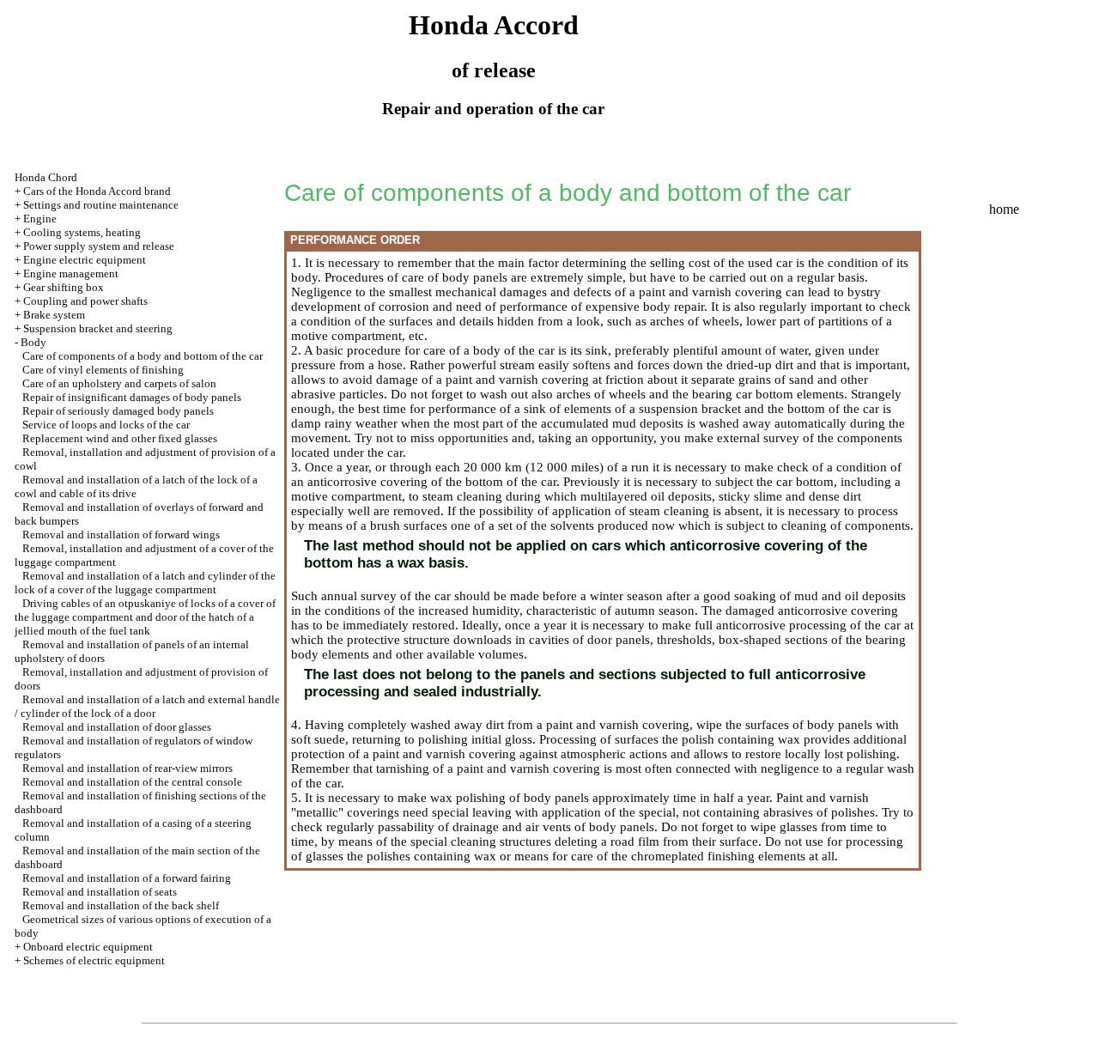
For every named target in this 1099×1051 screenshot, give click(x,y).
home (1004, 209)
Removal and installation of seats (99, 891)
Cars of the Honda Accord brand (97, 191)
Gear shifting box (63, 287)
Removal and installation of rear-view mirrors (127, 768)
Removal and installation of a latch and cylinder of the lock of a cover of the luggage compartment (145, 582)
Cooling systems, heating (82, 232)
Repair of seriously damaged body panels (118, 410)
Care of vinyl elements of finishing (103, 369)
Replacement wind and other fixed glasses (119, 438)
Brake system (54, 314)
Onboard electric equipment (88, 946)
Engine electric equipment (84, 259)
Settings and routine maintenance (101, 204)
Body (33, 342)
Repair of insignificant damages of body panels (131, 397)
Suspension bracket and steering (98, 328)
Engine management (70, 273)
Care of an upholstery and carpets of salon (119, 383)
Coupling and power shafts (85, 301)
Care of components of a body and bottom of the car (142, 355)
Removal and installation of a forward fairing (126, 878)
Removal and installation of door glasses (116, 726)
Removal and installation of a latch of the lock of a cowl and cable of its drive (136, 486)
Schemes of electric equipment (94, 960)
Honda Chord (46, 177)
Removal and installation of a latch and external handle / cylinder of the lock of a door (147, 706)
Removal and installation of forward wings (121, 534)
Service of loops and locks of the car (106, 424)
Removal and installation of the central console (132, 781)
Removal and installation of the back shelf (120, 905)
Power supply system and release (98, 246)
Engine (40, 218)
